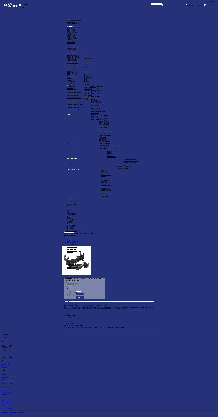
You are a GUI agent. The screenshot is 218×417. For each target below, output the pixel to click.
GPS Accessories (87, 68)
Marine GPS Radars (95, 96)
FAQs (3, 366)
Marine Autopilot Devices (71, 243)
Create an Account (199, 5)
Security (69, 164)
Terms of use (5, 412)
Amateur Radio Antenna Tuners (74, 51)
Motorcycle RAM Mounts (103, 140)
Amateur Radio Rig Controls (71, 39)
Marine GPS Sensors (95, 91)
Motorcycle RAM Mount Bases (104, 122)
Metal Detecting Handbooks (112, 148)
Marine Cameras (95, 114)
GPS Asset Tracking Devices (130, 159)
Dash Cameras (103, 177)
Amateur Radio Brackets (71, 43)
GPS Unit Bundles (70, 215)
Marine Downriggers (95, 108)
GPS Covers (86, 80)
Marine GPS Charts (95, 110)
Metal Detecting (70, 143)
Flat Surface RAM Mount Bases (104, 124)
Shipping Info (5, 389)
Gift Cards (4, 394)
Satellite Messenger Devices (72, 214)
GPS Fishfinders (94, 105)
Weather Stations (104, 196)
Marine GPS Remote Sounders (97, 94)
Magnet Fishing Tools (111, 150)
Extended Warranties (6, 392)
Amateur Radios (70, 26)
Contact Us (4, 367)
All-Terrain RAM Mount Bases (104, 123)
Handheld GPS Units (88, 82)
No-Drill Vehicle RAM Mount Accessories (106, 130)
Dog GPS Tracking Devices (105, 182)
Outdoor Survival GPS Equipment (73, 169)
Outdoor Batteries (104, 170)
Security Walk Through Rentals (124, 166)
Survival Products (104, 192)
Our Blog (4, 379)
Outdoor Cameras (104, 174)
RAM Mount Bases (103, 118)
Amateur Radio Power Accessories (73, 274)
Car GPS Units (87, 57)
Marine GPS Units (71, 225)
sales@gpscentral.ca (6, 364)
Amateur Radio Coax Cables (72, 32)
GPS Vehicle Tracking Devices (130, 162)
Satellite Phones (104, 187)
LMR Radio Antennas (70, 85)
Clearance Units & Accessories (74, 20)
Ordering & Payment (6, 387)
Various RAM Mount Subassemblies (105, 141)
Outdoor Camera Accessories (106, 175)
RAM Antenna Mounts (102, 136)
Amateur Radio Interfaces (71, 35)
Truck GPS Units (70, 222)
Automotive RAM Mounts (103, 137)
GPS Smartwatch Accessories (89, 76)
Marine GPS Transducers (96, 93)
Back (67, 243)
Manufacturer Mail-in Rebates (73, 23)
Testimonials (5, 377)
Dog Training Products (105, 180)
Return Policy (5, 390)
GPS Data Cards (86, 71)
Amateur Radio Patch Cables (72, 38)
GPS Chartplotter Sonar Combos (98, 111)
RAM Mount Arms (102, 117)
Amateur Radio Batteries (71, 29)
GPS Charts (86, 78)
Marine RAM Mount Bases (103, 121)
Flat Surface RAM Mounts (103, 142)
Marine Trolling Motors (71, 244)
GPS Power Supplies (87, 73)
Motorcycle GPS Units (71, 219)
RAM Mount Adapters (103, 115)
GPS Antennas (86, 69)
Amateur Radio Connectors (71, 33)
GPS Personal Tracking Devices (131, 161)
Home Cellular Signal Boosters (106, 189)
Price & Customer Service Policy (9, 375)
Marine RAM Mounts (102, 139)
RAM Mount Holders (103, 127)
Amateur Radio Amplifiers (72, 48)
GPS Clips (85, 79)
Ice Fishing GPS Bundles (95, 101)
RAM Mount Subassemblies (105, 135)
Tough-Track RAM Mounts (104, 143)
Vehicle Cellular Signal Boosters (106, 190)
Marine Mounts (69, 242)
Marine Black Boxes (95, 90)
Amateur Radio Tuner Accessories (73, 53)
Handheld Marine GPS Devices (97, 103)
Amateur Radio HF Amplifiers (72, 49)
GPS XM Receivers (87, 81)
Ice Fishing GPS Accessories (96, 102)
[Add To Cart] (80, 294)
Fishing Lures (93, 87)
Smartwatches (70, 223)
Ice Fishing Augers (94, 100)
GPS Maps (85, 74)
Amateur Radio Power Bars (71, 276)
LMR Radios (69, 269)
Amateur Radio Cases (70, 31)
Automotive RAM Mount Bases (104, 120)
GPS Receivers (69, 218)
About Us (4, 374)
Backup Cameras (103, 176)
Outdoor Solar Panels (104, 172)
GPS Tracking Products (72, 158)
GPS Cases (86, 70)
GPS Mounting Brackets (88, 75)
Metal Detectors (110, 155)
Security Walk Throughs (122, 168)
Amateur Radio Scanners (71, 275)
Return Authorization (6, 402)
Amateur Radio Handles (71, 34)
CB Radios (69, 267)
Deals (68, 19)
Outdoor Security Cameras (123, 165)
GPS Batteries (86, 72)
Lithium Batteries (103, 171)
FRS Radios (69, 268)
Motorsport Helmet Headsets (107, 185)
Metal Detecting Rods (111, 152)
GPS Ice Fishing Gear (95, 99)
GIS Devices (69, 217)
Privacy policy (13, 412)
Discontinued (21, 412)
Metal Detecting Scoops (111, 153)
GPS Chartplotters (95, 113)
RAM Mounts (69, 114)
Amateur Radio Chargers (71, 44)
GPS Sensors (87, 84)
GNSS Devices (87, 67)
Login (195, 5)
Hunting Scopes (104, 184)
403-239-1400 (8, 354)
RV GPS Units (69, 221)
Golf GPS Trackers (87, 65)
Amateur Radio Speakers (71, 40)
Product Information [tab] (68, 301)
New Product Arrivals (71, 197)
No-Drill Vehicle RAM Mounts (105, 129)
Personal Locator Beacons (71, 213)
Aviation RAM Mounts (102, 138)
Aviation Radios (69, 266)
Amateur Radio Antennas (72, 55)
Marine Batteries (95, 88)
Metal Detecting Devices (72, 246)
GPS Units (69, 205)
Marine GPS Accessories (96, 86)
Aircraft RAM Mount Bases (103, 119)
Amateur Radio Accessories (73, 27)
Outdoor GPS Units (70, 220)
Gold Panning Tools (110, 147)
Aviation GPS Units (88, 58)
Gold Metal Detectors (111, 156)
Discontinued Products (72, 204)
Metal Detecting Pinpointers (112, 151)
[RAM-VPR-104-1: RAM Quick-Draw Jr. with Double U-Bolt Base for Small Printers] (76, 260)
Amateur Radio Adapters (71, 42)
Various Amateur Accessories (72, 28)
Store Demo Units (71, 22)
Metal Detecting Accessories (113, 144)
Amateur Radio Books (70, 41)
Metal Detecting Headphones (112, 149)
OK (64, 237)
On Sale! (69, 25)
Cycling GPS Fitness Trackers (89, 64)
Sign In (3, 400)
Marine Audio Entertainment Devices (99, 107)
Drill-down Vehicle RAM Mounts (105, 126)
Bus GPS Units (69, 216)
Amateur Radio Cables (71, 30)
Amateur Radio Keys (70, 36)
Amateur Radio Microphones (72, 37)
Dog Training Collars (104, 181)
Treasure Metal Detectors (111, 157)
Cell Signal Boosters (105, 188)
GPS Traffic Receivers (87, 77)
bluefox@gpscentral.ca (7, 408)
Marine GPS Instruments (96, 98)
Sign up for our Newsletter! (8, 380)
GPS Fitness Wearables (89, 60)
